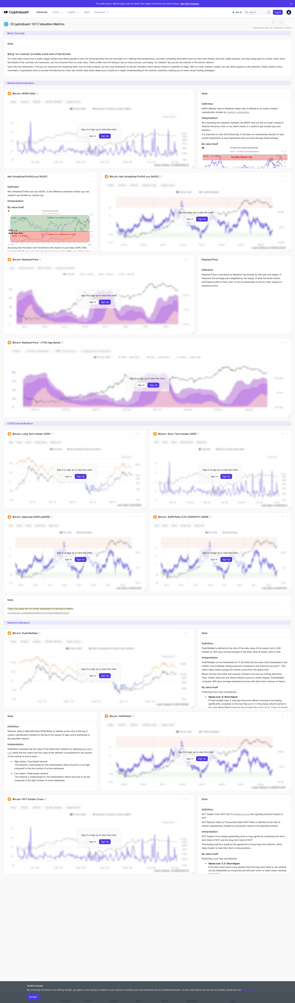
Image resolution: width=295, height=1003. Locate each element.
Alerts (87, 12)
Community (41, 12)
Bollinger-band (242, 814)
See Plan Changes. (189, 3)
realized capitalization (238, 112)
